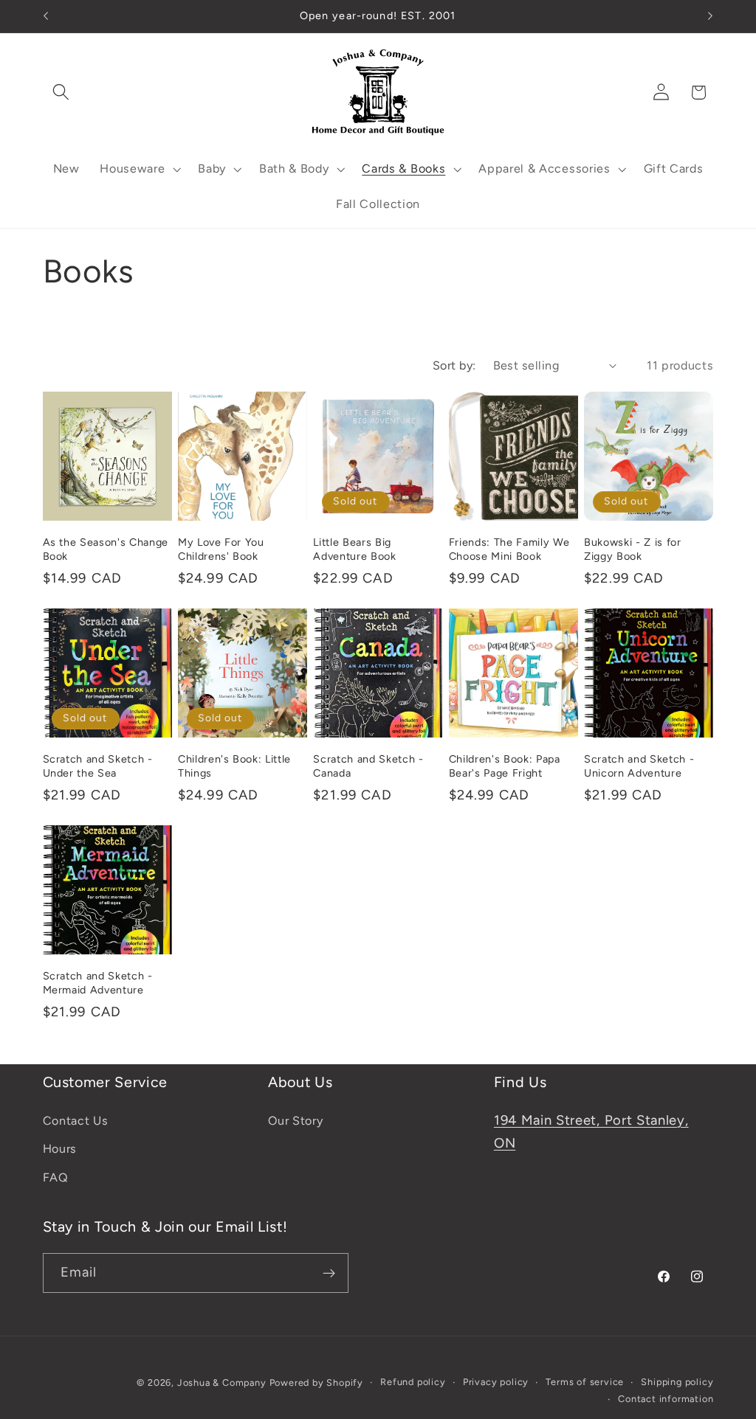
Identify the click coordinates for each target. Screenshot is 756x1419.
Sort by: (454, 365)
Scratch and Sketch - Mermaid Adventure (98, 982)
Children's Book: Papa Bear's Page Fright (504, 766)
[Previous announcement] (46, 16)
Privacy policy (496, 1381)
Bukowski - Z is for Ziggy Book (632, 549)
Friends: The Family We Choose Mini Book (509, 549)
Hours (60, 1149)
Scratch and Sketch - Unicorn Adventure (639, 766)
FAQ (56, 1177)
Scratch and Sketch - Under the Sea (98, 766)
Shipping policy (677, 1381)
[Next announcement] (710, 16)
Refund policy (412, 1381)
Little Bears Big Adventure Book (354, 549)
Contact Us (76, 1121)
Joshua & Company (222, 1382)
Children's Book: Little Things (234, 766)
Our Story (295, 1121)
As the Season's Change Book (106, 549)
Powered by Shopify (316, 1382)
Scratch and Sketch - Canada (368, 766)
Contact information (665, 1398)
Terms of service (585, 1381)
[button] (61, 92)
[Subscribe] (329, 1273)
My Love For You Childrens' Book (221, 549)
